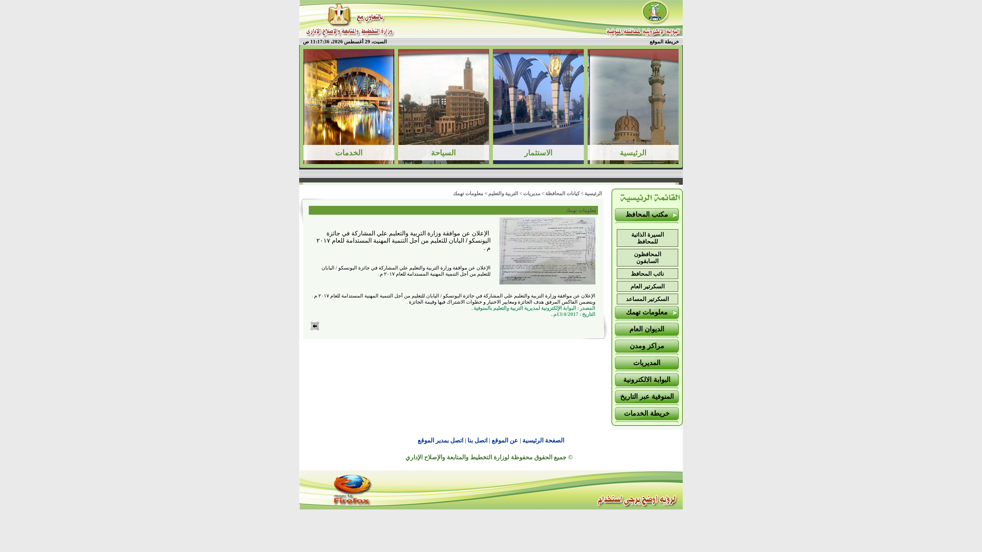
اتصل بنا (478, 440)
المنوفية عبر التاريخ (647, 396)
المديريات (647, 362)
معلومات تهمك (647, 312)
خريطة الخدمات (647, 413)
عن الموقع (505, 440)
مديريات (531, 193)
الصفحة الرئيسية (543, 440)
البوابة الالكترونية (647, 379)
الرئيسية (593, 193)
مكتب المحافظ (647, 214)
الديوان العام (646, 329)
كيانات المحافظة (562, 193)
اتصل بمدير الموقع (440, 440)
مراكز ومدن (647, 346)
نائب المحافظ (647, 274)
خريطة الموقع (664, 41)
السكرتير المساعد (647, 299)
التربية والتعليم (503, 193)
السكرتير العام (648, 286)
